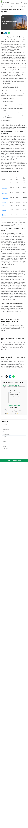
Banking (4, 441)
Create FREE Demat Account (14, 460)
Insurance (5, 436)
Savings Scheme (6, 448)
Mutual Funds (25, 2)
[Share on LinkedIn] (5, 33)
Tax (3, 443)
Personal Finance (6, 439)
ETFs (21, 2)
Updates (4, 446)
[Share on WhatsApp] (9, 33)
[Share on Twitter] (2, 33)
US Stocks (12, 2)
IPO (3, 431)
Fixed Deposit (6, 434)
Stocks (4, 426)
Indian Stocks (17, 2)
